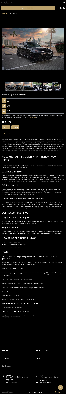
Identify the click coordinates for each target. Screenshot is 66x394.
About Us (5, 351)
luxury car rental (31, 117)
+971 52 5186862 (11, 382)
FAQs (38, 358)
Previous (4, 50)
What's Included (42, 351)
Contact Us (6, 366)
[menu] (64, 3)
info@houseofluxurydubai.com (49, 377)
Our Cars (5, 358)
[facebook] (55, 392)
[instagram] (59, 392)
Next (62, 50)
